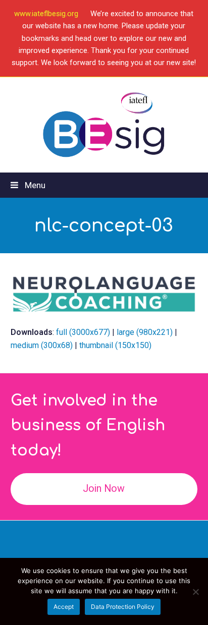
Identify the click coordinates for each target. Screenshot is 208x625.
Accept (64, 606)
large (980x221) (145, 332)
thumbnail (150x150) (115, 345)
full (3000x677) (83, 332)
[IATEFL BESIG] (104, 124)
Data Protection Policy (122, 606)
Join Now (104, 488)
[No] (195, 592)
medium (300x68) (42, 345)
